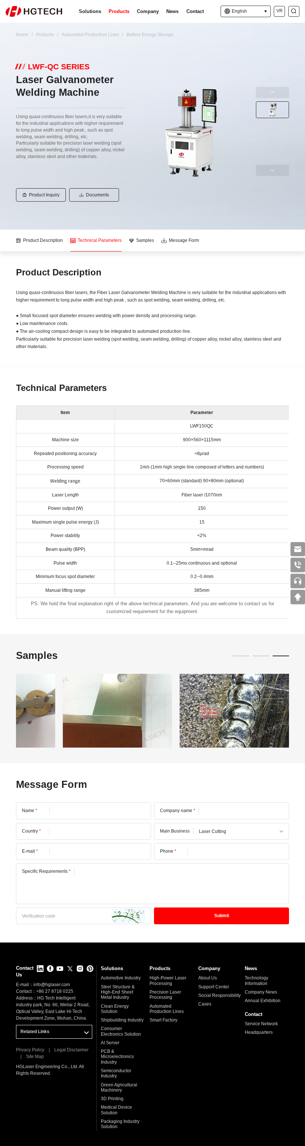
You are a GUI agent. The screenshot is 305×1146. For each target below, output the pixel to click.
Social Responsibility (219, 995)
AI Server (110, 1042)
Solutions (90, 11)
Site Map (35, 1056)
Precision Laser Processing (165, 994)
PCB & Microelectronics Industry (117, 1057)
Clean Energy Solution (115, 1009)
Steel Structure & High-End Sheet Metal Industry (118, 992)
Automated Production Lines (90, 34)
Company (148, 11)
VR (279, 10)
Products (119, 11)
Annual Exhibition (262, 1000)
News (172, 11)
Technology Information (256, 980)
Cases (204, 1004)
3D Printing (112, 1098)
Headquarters (259, 1032)
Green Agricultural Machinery (119, 1087)
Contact (195, 11)
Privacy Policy (30, 1049)
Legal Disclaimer (71, 1049)
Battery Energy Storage (149, 34)
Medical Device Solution (116, 1110)
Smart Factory (163, 1020)
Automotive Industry (121, 978)
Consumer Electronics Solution (121, 1031)
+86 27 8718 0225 (54, 991)
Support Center (213, 986)
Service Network (261, 1023)
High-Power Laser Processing (168, 980)
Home (22, 34)
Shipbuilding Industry (122, 1020)
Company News (261, 992)
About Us (207, 978)
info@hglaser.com (51, 984)
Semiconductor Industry (116, 1073)
